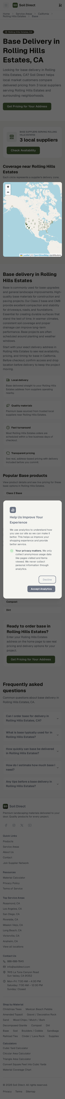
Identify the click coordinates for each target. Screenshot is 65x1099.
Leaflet (26, 255)
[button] (8, 187)
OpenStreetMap (41, 255)
